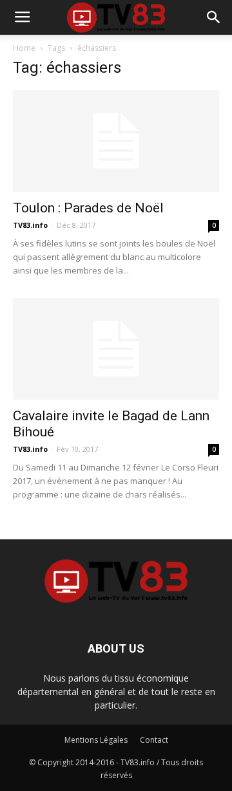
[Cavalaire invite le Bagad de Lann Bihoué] (116, 349)
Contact (154, 739)
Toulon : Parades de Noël (88, 208)
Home (24, 47)
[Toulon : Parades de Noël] (116, 141)
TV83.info (30, 225)
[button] (214, 17)
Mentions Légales (96, 739)
